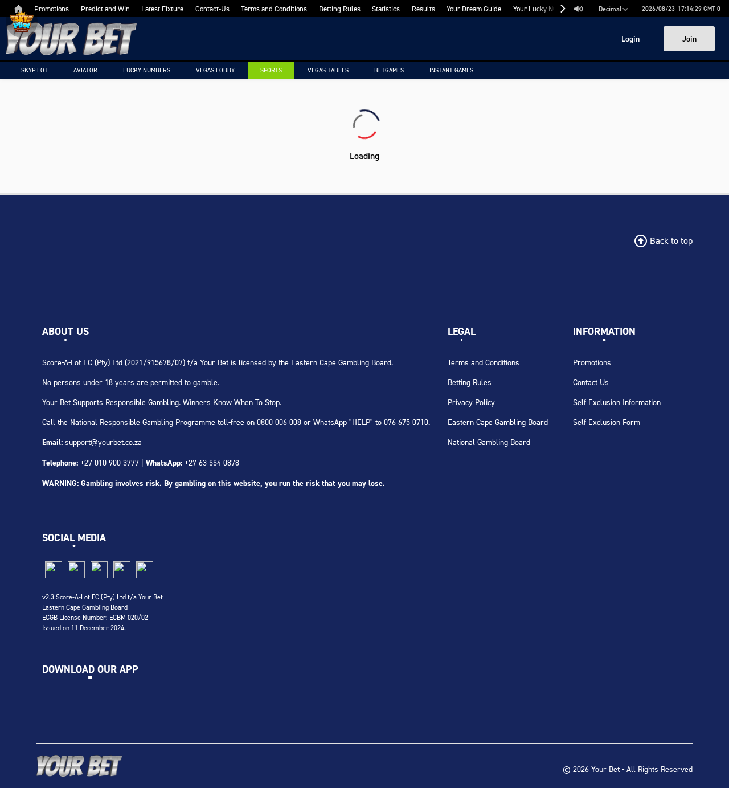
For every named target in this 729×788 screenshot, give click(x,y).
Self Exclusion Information (617, 402)
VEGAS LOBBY (215, 70)
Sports (271, 70)
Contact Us (591, 382)
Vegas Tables (328, 70)
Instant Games (451, 70)
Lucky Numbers (146, 70)
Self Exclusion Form (606, 422)
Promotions (592, 362)
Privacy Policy (471, 402)
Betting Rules (470, 382)
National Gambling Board (489, 442)
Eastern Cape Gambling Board (498, 422)
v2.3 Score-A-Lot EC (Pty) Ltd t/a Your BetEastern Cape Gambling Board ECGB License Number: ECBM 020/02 (102, 607)
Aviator (85, 70)
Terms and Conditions (483, 362)
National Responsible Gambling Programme (142, 422)
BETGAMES (389, 70)
